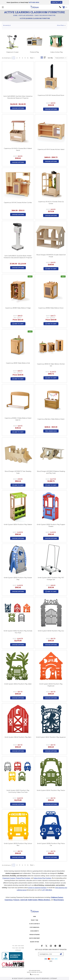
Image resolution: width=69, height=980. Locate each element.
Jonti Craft (23, 900)
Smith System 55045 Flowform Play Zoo (51, 631)
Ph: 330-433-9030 (18, 945)
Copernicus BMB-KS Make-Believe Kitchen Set (51, 365)
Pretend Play (34, 52)
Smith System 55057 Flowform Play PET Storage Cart (51, 578)
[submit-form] (60, 954)
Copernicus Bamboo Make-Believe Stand (51, 419)
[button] (34, 25)
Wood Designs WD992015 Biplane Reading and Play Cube (51, 472)
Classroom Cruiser (12, 52)
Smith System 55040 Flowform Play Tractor (51, 790)
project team (34, 920)
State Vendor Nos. (34, 927)
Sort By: (50, 58)
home (34, 916)
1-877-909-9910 (47, 890)
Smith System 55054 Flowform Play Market (18, 524)
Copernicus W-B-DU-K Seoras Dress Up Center (51, 202)
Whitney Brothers (44, 900)
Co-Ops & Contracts (34, 924)
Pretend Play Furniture (23, 878)
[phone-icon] (60, 7)
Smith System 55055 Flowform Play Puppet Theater (51, 525)
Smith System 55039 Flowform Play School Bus (18, 844)
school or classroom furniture (37, 887)
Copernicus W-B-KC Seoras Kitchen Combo (18, 202)
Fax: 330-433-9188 (18, 948)
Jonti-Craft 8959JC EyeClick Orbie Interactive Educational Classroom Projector (17, 97)
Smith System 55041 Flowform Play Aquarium (51, 737)
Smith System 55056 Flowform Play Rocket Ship (18, 578)
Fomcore (16, 900)
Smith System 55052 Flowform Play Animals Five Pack (18, 632)
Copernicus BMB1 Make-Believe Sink (18, 363)
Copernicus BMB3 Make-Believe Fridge (18, 308)
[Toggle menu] (8, 7)
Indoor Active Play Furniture (42, 878)
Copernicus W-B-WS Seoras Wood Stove (51, 95)
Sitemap (18, 950)
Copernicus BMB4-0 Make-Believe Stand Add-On (18, 419)
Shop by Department (34, 938)
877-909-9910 (34, 2)
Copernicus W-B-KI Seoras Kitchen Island (51, 149)
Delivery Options (34, 942)
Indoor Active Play (56, 52)
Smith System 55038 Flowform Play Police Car (51, 844)
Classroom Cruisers (8, 878)
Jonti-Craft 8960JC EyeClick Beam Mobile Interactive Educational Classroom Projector (18, 256)
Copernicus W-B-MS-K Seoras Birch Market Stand (18, 149)
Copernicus (9, 900)
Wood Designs (59, 900)
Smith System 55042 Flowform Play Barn (18, 737)
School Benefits (34, 931)
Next (32, 58)
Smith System (32, 900)
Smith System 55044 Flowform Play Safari (18, 684)
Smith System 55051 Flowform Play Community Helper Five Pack (18, 791)
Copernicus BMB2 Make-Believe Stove (51, 308)
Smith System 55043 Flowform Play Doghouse (51, 685)
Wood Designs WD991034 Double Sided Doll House (51, 255)
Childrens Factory (57, 897)
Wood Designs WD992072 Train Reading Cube (18, 472)
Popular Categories (34, 934)
